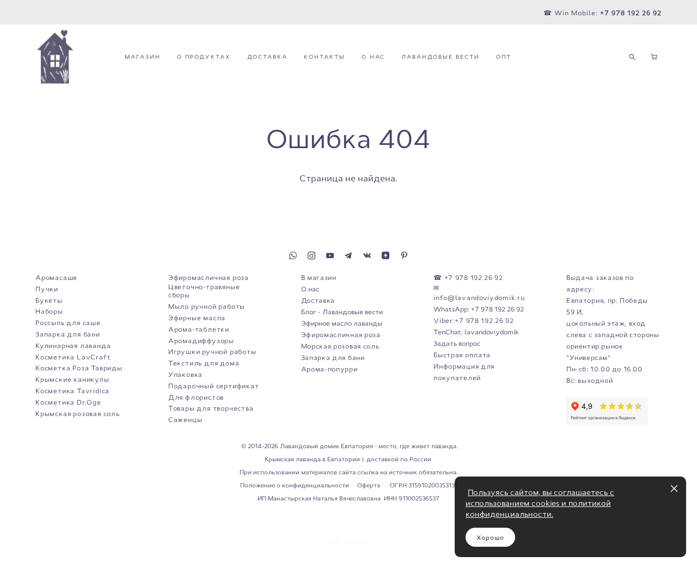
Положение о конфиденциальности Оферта (311, 485)
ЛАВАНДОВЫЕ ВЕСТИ (440, 56)
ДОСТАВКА (267, 56)
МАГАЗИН (143, 56)
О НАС (373, 56)
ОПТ (503, 56)
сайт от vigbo (348, 542)
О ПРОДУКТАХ (204, 56)
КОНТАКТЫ (324, 56)
